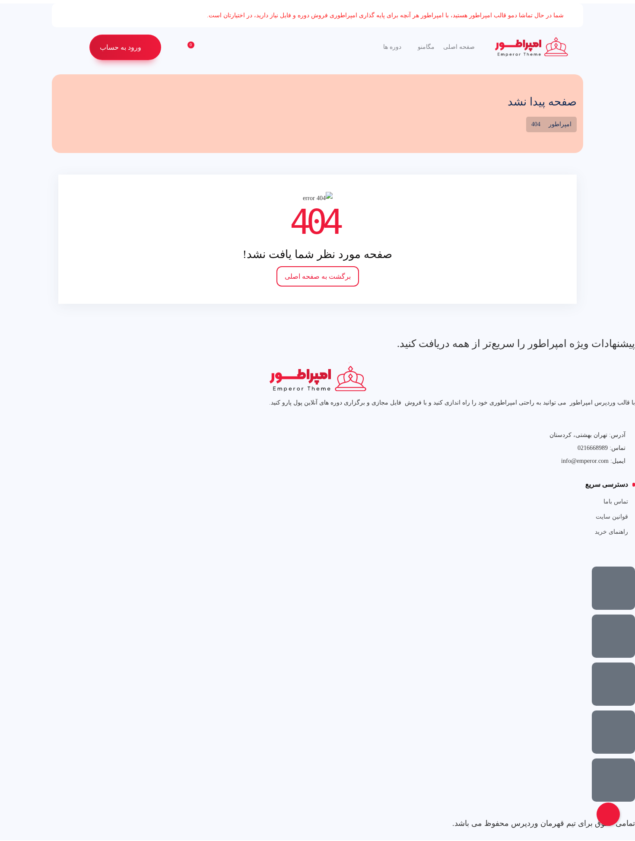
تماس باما (615, 501)
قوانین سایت (612, 516)
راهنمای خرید (611, 532)
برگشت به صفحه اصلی (318, 276)
